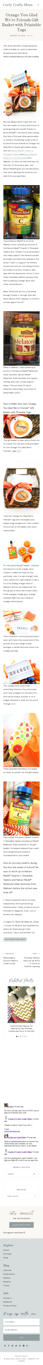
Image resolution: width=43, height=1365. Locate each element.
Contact (7, 1298)
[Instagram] (5, 1345)
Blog (30, 35)
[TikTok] (16, 1345)
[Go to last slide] (11, 1010)
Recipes (7, 1281)
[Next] (32, 1010)
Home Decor (9, 1274)
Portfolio (7, 1254)
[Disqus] (21, 1070)
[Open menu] (38, 5)
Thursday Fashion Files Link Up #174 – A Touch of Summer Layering (31, 960)
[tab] (16, 1036)
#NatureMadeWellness (15, 939)
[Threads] (20, 1345)
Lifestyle (7, 1270)
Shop (5, 1257)
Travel (6, 1285)
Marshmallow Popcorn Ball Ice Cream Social (10, 959)
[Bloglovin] (27, 1345)
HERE (19, 451)
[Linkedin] (23, 1345)
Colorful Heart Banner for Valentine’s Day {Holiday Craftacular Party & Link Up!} (21, 1028)
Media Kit (7, 1302)
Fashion (7, 1278)
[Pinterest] (12, 1345)
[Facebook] (9, 1345)
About (6, 1250)
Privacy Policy (10, 1305)
